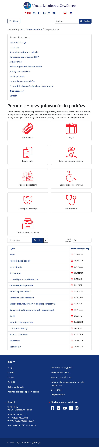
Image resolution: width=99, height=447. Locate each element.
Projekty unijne (58, 394)
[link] (28, 131)
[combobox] (67, 21)
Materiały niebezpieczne (21, 322)
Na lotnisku (15, 340)
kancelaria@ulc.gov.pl (24, 420)
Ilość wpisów (68, 240)
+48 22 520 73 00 (20, 417)
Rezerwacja (15, 273)
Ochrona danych (15, 387)
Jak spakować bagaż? (20, 260)
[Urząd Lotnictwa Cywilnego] (49, 5)
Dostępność (57, 390)
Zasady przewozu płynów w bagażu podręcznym (32, 303)
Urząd (10, 367)
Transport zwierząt (19, 328)
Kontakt (11, 382)
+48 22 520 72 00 (19, 414)
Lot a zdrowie (16, 267)
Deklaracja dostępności (62, 367)
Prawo (10, 372)
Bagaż (12, 254)
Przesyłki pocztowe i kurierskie (24, 279)
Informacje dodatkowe (20, 291)
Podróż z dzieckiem (19, 334)
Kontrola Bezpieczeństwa (22, 297)
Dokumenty (15, 346)
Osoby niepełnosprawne (21, 285)
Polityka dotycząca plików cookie (23, 391)
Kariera (10, 377)
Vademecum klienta (60, 372)
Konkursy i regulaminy (61, 377)
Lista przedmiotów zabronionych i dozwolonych (32, 310)
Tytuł (12, 248)
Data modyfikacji (80, 248)
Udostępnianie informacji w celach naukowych (67, 383)
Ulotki (12, 316)
